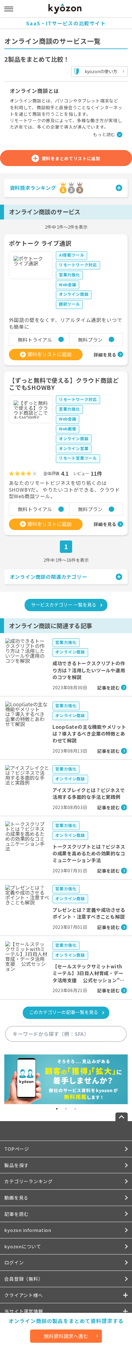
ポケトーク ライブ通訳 (40, 243)
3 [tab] (75, 1109)
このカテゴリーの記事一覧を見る (63, 1012)
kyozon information (27, 1230)
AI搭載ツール (71, 255)
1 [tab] (57, 1109)
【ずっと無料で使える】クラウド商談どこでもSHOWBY (64, 384)
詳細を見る (105, 354)
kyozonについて (22, 1246)
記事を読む (16, 1214)
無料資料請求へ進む (66, 1336)
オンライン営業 (74, 448)
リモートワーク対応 (78, 265)
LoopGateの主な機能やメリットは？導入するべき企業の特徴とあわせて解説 (89, 733)
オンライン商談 (74, 294)
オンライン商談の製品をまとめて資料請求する (66, 1321)
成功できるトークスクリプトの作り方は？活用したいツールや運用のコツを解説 (88, 670)
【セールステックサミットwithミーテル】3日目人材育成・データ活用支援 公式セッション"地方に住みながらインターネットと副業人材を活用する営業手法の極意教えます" (88, 983)
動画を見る (16, 1197)
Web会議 (67, 284)
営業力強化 (69, 275)
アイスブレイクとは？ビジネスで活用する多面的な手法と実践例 (88, 793)
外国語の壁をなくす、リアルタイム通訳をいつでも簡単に (65, 323)
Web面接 (67, 429)
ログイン (14, 1262)
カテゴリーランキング (28, 1181)
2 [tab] (66, 1109)
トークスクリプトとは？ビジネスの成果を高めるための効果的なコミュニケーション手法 (88, 853)
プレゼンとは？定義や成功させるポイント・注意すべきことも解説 (88, 913)
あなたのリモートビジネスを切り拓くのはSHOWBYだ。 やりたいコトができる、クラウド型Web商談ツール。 (64, 490)
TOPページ (16, 1149)
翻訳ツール (69, 304)
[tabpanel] (66, 1079)
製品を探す (16, 1165)
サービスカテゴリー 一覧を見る (63, 604)
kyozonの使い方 (101, 71)
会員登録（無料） (23, 1278)
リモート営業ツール (78, 458)
